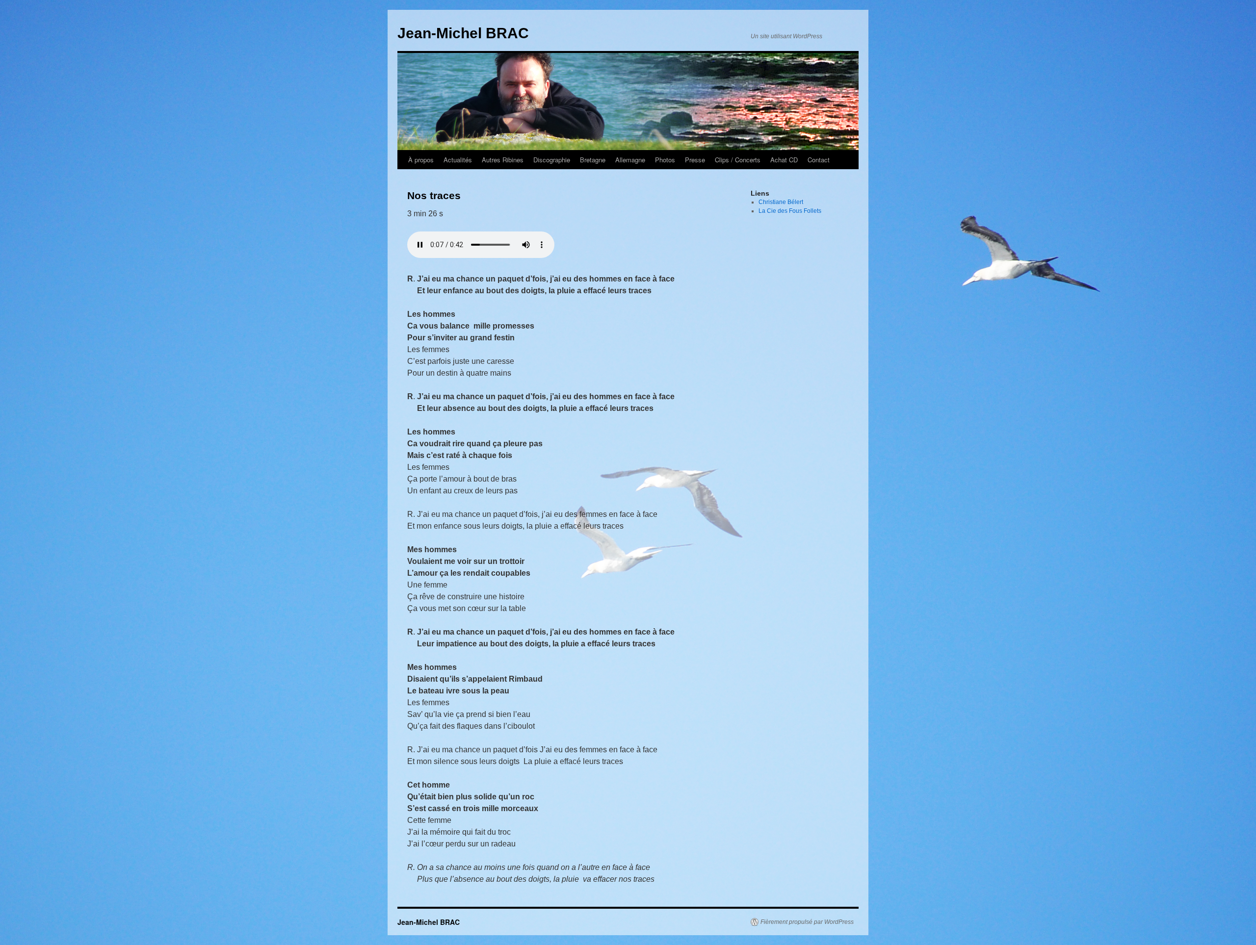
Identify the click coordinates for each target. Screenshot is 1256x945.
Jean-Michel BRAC (463, 33)
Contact (819, 159)
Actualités (458, 159)
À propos (421, 159)
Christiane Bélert (781, 202)
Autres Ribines (502, 159)
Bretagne (592, 159)
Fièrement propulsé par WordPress (807, 922)
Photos (665, 159)
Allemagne (630, 159)
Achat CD (784, 159)
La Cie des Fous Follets (790, 210)
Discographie (551, 159)
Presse (695, 159)
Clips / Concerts (737, 159)
